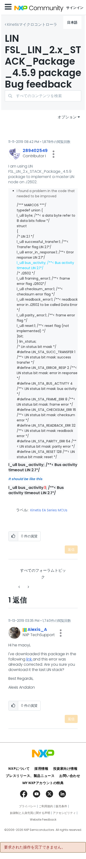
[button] (53, 154)
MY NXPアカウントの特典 (43, 782)
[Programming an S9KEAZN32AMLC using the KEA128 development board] (19, 587)
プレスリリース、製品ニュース (30, 775)
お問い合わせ (69, 775)
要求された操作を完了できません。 (34, 847)
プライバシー (27, 806)
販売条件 (61, 806)
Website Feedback (43, 819)
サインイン (75, 7)
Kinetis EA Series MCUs (48, 510)
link (29, 659)
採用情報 (41, 768)
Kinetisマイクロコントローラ (32, 24)
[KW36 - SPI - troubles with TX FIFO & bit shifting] (28, 587)
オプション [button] (67, 117)
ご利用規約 (46, 806)
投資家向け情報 (65, 768)
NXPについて (19, 768)
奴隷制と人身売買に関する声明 (30, 813)
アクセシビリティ (64, 813)
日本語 (72, 22)
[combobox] (43, 95)
